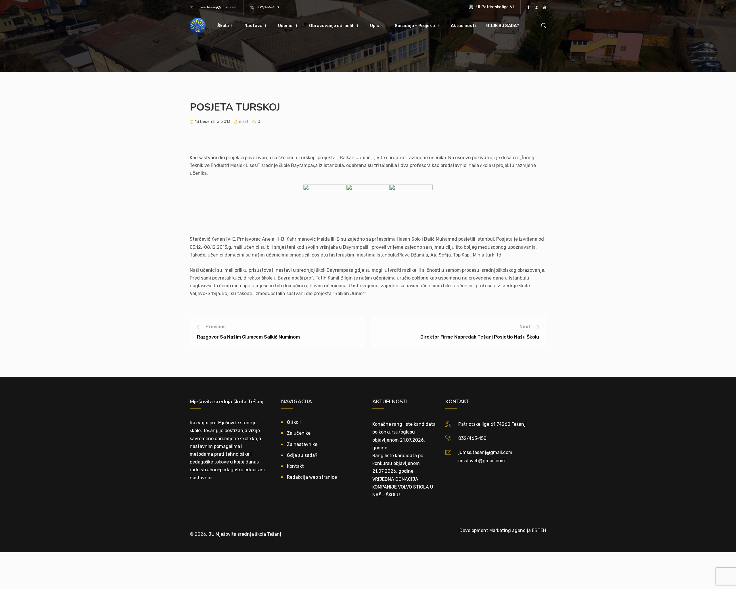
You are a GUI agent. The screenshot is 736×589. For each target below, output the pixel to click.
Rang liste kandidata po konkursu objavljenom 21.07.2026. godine (397, 463)
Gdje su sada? (302, 455)
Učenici (286, 25)
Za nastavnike (302, 444)
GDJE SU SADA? (502, 25)
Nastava (253, 25)
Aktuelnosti (463, 25)
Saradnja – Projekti (415, 25)
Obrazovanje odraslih (331, 25)
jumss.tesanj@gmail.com (216, 7)
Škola (223, 25)
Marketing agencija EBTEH (517, 530)
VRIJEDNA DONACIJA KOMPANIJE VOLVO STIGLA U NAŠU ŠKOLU (402, 486)
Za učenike (298, 433)
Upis (374, 25)
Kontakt (295, 466)
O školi (294, 422)
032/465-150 (267, 7)
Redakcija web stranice (312, 477)
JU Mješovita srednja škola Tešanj (244, 534)
